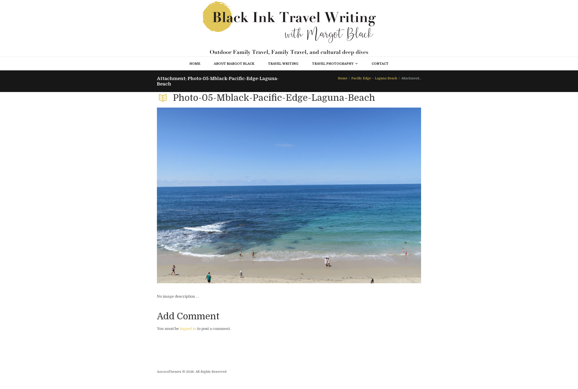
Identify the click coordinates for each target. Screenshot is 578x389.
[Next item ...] (355, 195)
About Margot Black (234, 63)
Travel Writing (283, 63)
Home (194, 63)
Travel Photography (333, 63)
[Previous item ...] (223, 195)
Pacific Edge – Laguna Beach (374, 78)
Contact (380, 63)
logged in (188, 329)
